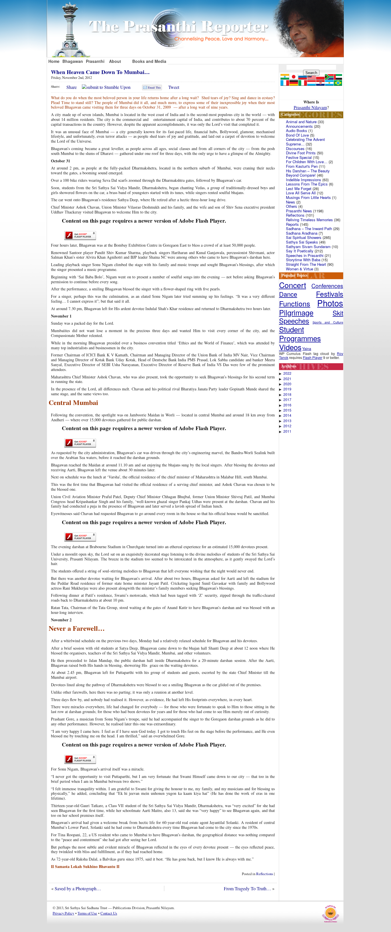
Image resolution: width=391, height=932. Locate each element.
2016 (287, 405)
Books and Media (149, 61)
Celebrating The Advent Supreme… (305, 142)
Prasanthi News (299, 210)
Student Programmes (300, 333)
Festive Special (299, 157)
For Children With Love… (306, 161)
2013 (287, 421)
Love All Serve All (301, 192)
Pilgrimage (296, 312)
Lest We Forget (298, 188)
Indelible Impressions (303, 179)
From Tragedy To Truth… (247, 888)
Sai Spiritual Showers (303, 237)
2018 (287, 394)
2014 (287, 415)
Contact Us (108, 913)
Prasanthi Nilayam (310, 107)
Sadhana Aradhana (301, 233)
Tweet (173, 87)
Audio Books (296, 130)
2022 (287, 373)
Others (291, 206)
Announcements (299, 126)
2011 (287, 431)
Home (54, 61)
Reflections (264, 873)
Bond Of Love (297, 135)
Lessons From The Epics (307, 184)
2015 (287, 410)
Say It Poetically (299, 251)
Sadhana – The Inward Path (309, 228)
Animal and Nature (301, 121)
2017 (287, 400)
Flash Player (312, 357)
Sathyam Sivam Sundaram (308, 246)
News (290, 202)
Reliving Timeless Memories (309, 219)
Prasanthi (95, 61)
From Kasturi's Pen (302, 166)
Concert (292, 284)
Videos (290, 347)
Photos (330, 303)
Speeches (294, 321)
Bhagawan (72, 61)
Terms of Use (87, 913)
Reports (292, 224)
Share (71, 87)
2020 (287, 384)
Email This (154, 87)
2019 (287, 389)
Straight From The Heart (306, 264)
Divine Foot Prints (301, 152)
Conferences (327, 286)
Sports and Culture (328, 322)
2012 (287, 426)
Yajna (306, 348)
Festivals (329, 294)
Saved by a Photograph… (78, 888)
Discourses (295, 148)
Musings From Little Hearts (308, 197)
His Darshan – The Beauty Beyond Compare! (308, 173)
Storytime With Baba (303, 259)
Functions (294, 303)
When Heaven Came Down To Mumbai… (100, 72)
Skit (338, 312)
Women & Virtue (299, 269)
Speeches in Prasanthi (304, 255)
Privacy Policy (63, 913)
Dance (288, 294)
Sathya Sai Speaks (302, 242)
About (115, 61)
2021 (287, 379)
